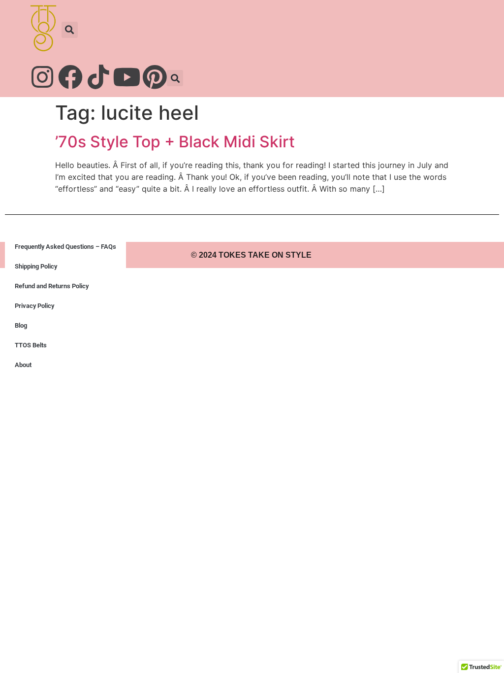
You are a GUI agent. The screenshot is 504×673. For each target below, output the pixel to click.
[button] (70, 30)
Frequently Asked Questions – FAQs (65, 246)
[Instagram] (42, 77)
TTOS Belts (31, 345)
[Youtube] (126, 77)
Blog (21, 325)
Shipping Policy (36, 266)
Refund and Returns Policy (52, 286)
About (23, 365)
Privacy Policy (34, 305)
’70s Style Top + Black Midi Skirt (175, 141)
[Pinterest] (154, 77)
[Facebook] (70, 77)
